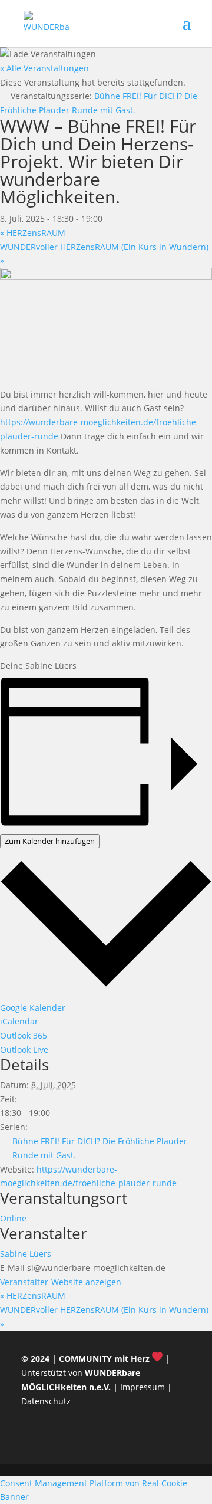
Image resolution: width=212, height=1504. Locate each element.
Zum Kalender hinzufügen (50, 841)
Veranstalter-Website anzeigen (60, 1282)
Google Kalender (32, 1007)
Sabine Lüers (25, 1253)
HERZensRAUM (32, 232)
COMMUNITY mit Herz (104, 1358)
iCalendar (19, 1021)
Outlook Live (24, 1049)
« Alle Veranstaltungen (44, 68)
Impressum (142, 1387)
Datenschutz (46, 1401)
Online (13, 1218)
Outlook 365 (23, 1035)
